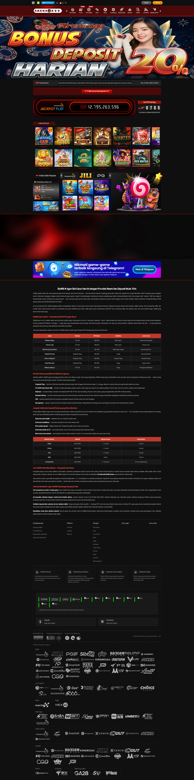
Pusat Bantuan (37, 531)
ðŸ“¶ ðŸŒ (97, 91)
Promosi (69, 527)
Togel (105, 12)
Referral (69, 534)
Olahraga (113, 12)
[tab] (70, 175)
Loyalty (69, 531)
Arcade (130, 12)
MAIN (45, 136)
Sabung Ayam (154, 12)
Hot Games (72, 12)
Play (60, 109)
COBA (71, 185)
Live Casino (89, 12)
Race (97, 12)
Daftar (157, 3)
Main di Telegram (49, 3)
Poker (138, 12)
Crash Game (121, 12)
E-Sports (146, 12)
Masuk (146, 3)
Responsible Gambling (40, 534)
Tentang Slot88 (37, 527)
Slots (81, 12)
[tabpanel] (97, 47)
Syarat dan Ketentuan (39, 537)
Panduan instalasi (185, 240)
